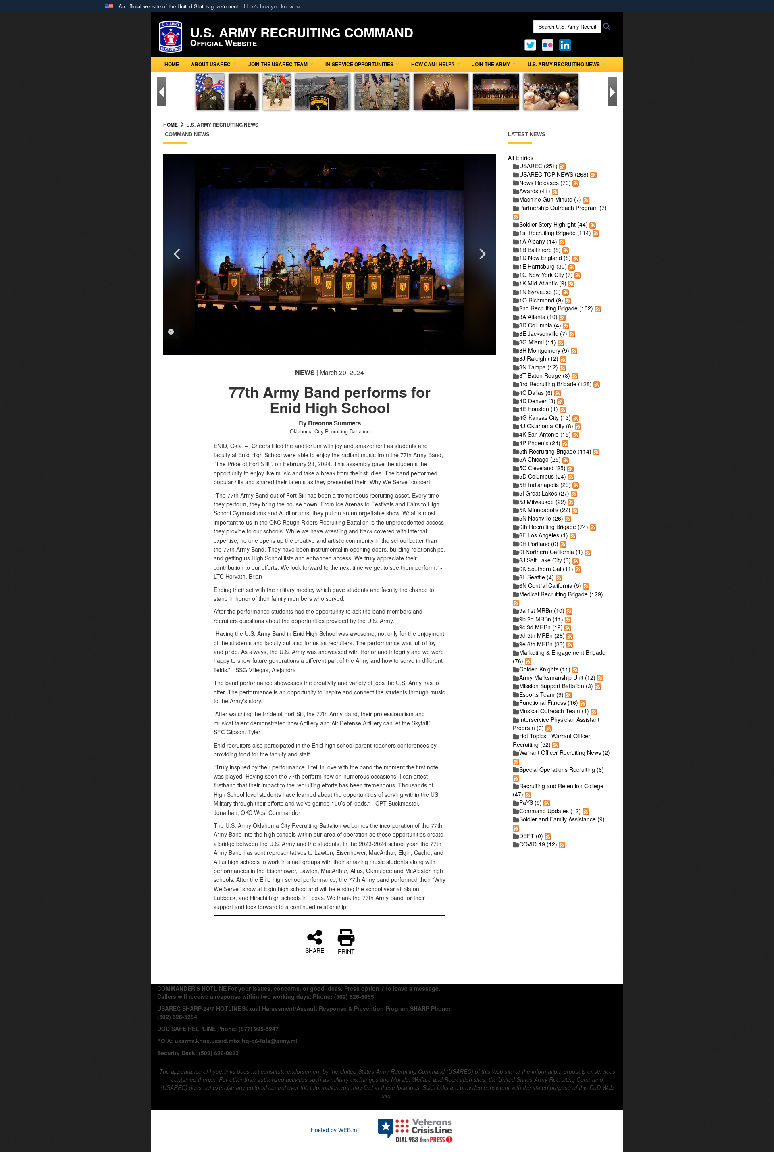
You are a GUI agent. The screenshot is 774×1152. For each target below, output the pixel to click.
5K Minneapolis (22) (544, 510)
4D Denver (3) (537, 401)
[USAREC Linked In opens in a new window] (566, 44)
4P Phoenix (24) (539, 443)
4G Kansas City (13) (545, 417)
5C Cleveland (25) (542, 468)
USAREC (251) (538, 166)
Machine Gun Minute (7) (550, 199)
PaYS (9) (530, 802)
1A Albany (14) (538, 241)
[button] (273, 6)
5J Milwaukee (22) (542, 502)
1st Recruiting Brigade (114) (555, 233)
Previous (177, 254)
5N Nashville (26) (541, 518)
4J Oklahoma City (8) (546, 426)
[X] (530, 44)
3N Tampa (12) (538, 367)
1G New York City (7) (546, 275)
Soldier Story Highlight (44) (553, 224)
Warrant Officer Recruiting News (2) (564, 752)
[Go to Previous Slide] (161, 91)
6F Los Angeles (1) (543, 535)
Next (482, 254)
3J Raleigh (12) (538, 358)
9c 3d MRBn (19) (541, 627)
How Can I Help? (432, 64)
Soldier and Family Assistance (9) (562, 819)
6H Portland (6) (538, 544)
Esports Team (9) (541, 694)
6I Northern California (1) (551, 552)
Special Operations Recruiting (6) (561, 769)
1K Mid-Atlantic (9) (542, 283)
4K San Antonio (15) (545, 434)
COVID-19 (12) (538, 844)
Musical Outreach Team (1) (554, 711)
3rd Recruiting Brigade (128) (555, 384)
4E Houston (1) (538, 409)
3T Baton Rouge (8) (544, 375)
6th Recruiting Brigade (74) (553, 527)
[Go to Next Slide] (612, 91)
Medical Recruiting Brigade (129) (561, 594)
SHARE (314, 950)
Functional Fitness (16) (548, 702)
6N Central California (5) (550, 585)
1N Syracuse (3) (540, 291)
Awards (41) (534, 191)
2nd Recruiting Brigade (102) (556, 308)
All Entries (520, 158)
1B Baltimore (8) (540, 250)
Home (171, 64)
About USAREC (211, 64)
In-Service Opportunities (359, 64)
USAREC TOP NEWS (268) (554, 174)
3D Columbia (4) (540, 325)
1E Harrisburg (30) (543, 266)
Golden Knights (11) (544, 669)
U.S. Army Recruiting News (564, 64)
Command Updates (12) (550, 811)
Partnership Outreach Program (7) (563, 208)
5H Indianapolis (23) (545, 485)
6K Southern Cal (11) (546, 569)
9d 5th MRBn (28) (542, 635)
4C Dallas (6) (536, 392)
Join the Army (491, 64)
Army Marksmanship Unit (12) (557, 677)
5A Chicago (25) (540, 459)
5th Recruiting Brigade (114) (555, 451)
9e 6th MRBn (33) (542, 644)
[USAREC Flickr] (547, 44)
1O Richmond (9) (541, 300)
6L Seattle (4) (536, 577)
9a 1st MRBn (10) (541, 610)
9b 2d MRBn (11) (541, 619)
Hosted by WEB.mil (335, 1130)
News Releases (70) (545, 183)
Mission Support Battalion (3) (556, 686)
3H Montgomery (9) (544, 350)
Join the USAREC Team (278, 64)
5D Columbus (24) (542, 476)
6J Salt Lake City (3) (545, 560)
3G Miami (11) (537, 342)
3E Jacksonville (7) (543, 333)
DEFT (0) (531, 836)
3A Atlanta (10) (538, 316)
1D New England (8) (545, 258)
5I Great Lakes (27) (544, 493)
